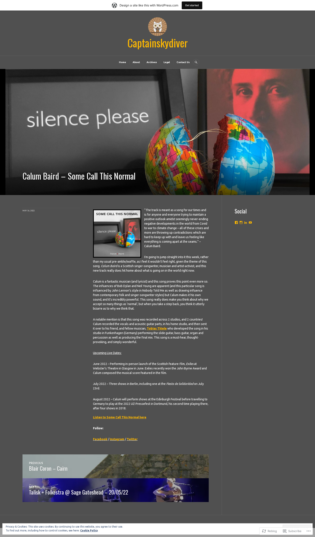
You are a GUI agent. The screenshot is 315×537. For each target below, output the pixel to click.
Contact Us (183, 62)
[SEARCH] (196, 62)
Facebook (100, 439)
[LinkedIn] (245, 222)
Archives (152, 62)
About (136, 62)
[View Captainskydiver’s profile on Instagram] (241, 222)
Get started (192, 5)
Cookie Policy (89, 530)
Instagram (117, 439)
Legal (167, 62)
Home (122, 62)
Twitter (132, 439)
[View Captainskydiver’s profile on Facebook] (236, 222)
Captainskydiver (158, 42)
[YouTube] (250, 222)
